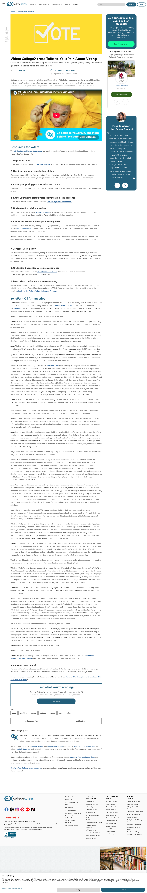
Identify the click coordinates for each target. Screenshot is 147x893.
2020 (14, 713)
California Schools (112, 812)
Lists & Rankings (23, 749)
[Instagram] (17, 811)
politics (43, 713)
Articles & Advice (15, 11)
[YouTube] (27, 811)
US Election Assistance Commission (28, 151)
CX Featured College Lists (92, 816)
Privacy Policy (15, 823)
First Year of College (133, 832)
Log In (142, 4)
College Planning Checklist (91, 826)
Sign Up (131, 4)
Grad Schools (43, 4)
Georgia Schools (111, 826)
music (33, 713)
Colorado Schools (111, 815)
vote (60, 713)
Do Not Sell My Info (47, 823)
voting (69, 713)
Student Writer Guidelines (70, 821)
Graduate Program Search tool (81, 757)
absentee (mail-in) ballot (47, 272)
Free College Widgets (93, 835)
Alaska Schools (111, 804)
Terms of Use (7, 823)
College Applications (133, 801)
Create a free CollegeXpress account (25, 768)
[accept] (125, 102)
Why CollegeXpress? (71, 802)
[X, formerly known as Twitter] (11, 811)
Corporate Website (71, 825)
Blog (32, 11)
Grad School (89, 820)
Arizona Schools (111, 807)
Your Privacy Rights (36, 823)
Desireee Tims (52, 366)
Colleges (31, 4)
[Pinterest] (22, 811)
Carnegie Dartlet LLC (19, 821)
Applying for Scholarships (135, 811)
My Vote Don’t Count (63, 306)
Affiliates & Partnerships (73, 813)
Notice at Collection (25, 823)
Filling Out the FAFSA (133, 814)
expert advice (89, 746)
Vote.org (17, 308)
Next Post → (80, 721)
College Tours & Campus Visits (134, 808)
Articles (75, 4)
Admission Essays (132, 804)
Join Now (56, 701)
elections (23, 713)
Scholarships (56, 4)
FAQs (67, 805)
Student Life (26, 11)
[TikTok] (33, 811)
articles (77, 746)
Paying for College (132, 817)
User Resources (91, 838)
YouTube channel (25, 658)
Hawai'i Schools (111, 829)
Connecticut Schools (112, 818)
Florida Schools (111, 823)
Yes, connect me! (121, 94)
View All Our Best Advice (134, 835)
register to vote (43, 164)
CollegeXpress (19, 70)
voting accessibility (24, 228)
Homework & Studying (134, 824)
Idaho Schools (110, 831)
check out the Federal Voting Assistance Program (37, 291)
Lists (66, 4)
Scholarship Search (55, 746)
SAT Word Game (91, 830)
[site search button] (122, 4)
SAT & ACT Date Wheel (93, 833)
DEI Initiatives (69, 807)
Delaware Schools (111, 820)
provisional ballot (43, 212)
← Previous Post (31, 721)
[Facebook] (6, 811)
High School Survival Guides (133, 828)
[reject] (117, 102)
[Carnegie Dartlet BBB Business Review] (10, 837)
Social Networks (70, 810)
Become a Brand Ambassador (70, 817)
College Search (37, 746)
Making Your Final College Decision (135, 821)
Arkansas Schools (111, 809)
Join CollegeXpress (121, 44)
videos (52, 713)
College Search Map (92, 804)
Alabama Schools (111, 801)
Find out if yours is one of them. (59, 202)
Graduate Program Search (94, 822)
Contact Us (68, 799)
